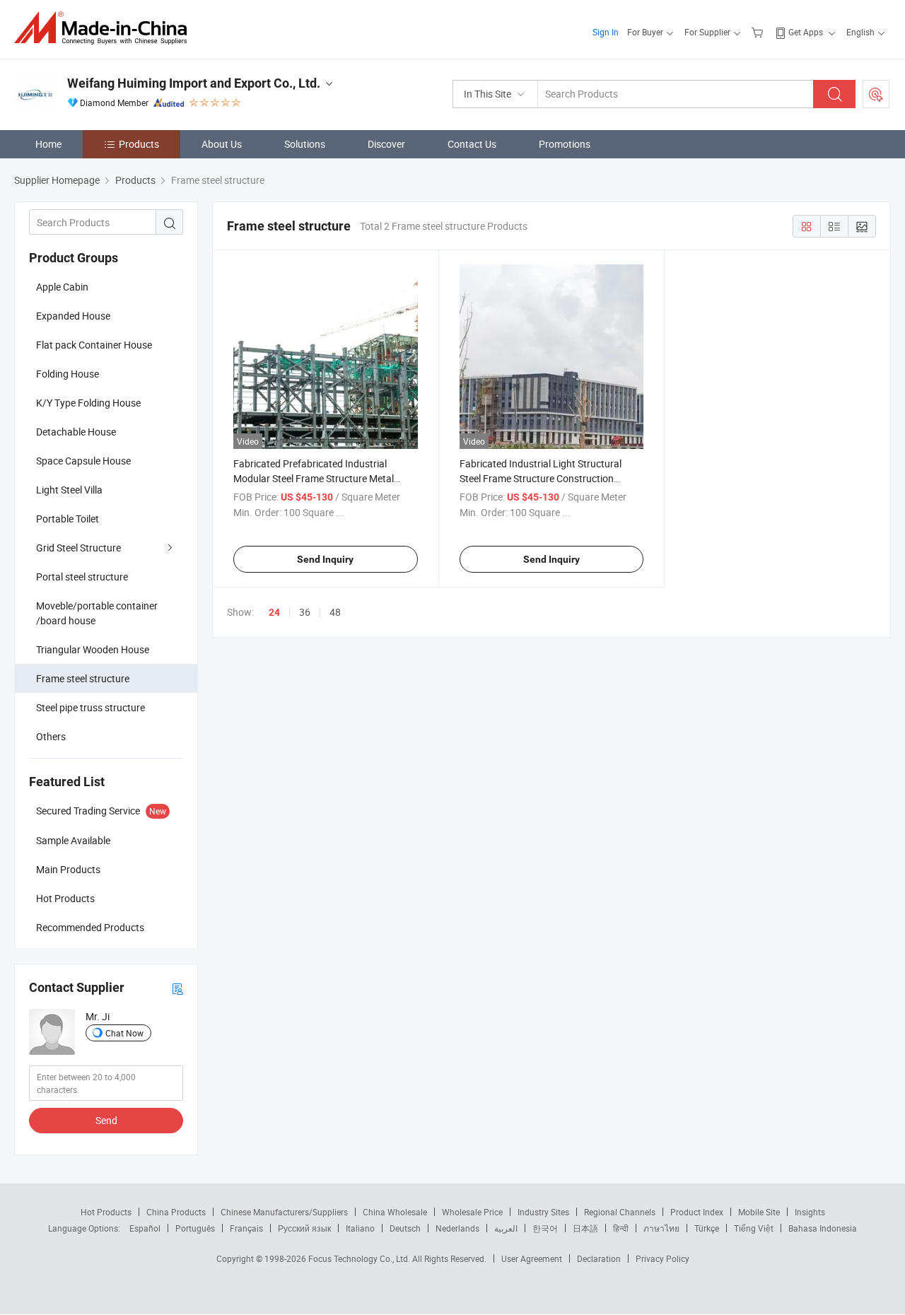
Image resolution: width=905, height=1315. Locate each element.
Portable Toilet (67, 518)
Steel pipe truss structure (90, 707)
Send (106, 1120)
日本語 (585, 1228)
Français (246, 1228)
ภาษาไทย (661, 1228)
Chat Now (124, 1033)
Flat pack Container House (94, 344)
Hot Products (106, 1211)
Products (139, 144)
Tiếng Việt (753, 1228)
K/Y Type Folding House (88, 402)
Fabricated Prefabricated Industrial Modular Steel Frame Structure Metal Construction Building (313, 478)
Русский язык (304, 1228)
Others (51, 736)
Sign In (605, 31)
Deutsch (405, 1228)
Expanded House (73, 315)
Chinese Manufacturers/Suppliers (284, 1211)
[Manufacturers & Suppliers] (105, 28)
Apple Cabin (62, 286)
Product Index (696, 1211)
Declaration (599, 1258)
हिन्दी (621, 1228)
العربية (506, 1228)
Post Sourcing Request (876, 94)
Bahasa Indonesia (822, 1228)
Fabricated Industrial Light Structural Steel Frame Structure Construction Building (540, 478)
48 (335, 612)
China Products (176, 1211)
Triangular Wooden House (92, 649)
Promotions (564, 144)
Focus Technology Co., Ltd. (360, 1258)
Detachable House (76, 431)
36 (304, 612)
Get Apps (805, 31)
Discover (386, 144)
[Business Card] (177, 988)
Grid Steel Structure (78, 547)
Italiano (360, 1228)
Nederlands (457, 1228)
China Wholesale (395, 1211)
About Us (222, 144)
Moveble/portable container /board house (97, 613)
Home (48, 144)
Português (195, 1228)
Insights (810, 1211)
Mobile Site (759, 1211)
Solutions (304, 144)
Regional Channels (619, 1211)
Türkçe (706, 1228)
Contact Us (472, 144)
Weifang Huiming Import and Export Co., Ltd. (193, 83)
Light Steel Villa (69, 489)
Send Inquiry (325, 559)
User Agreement (531, 1258)
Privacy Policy (662, 1258)
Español (144, 1228)
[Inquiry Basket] (759, 31)
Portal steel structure (82, 576)
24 (274, 612)
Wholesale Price (472, 1211)
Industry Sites (543, 1211)
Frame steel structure (82, 678)
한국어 (545, 1228)
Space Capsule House (83, 460)
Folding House (67, 373)
